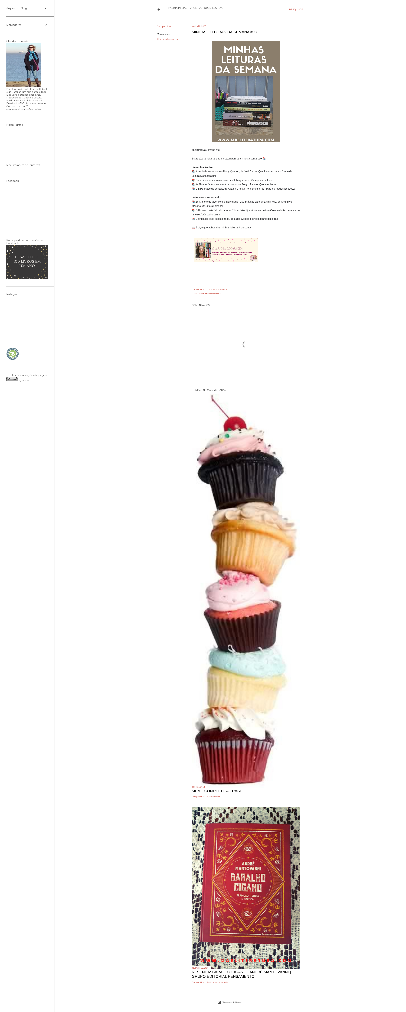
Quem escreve (213, 7)
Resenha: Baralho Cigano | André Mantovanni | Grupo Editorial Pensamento (241, 974)
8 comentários (213, 796)
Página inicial (177, 7)
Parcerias (195, 7)
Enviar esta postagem (217, 289)
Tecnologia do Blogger (233, 1002)
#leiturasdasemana (167, 39)
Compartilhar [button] (164, 26)
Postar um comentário (217, 982)
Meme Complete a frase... (219, 791)
